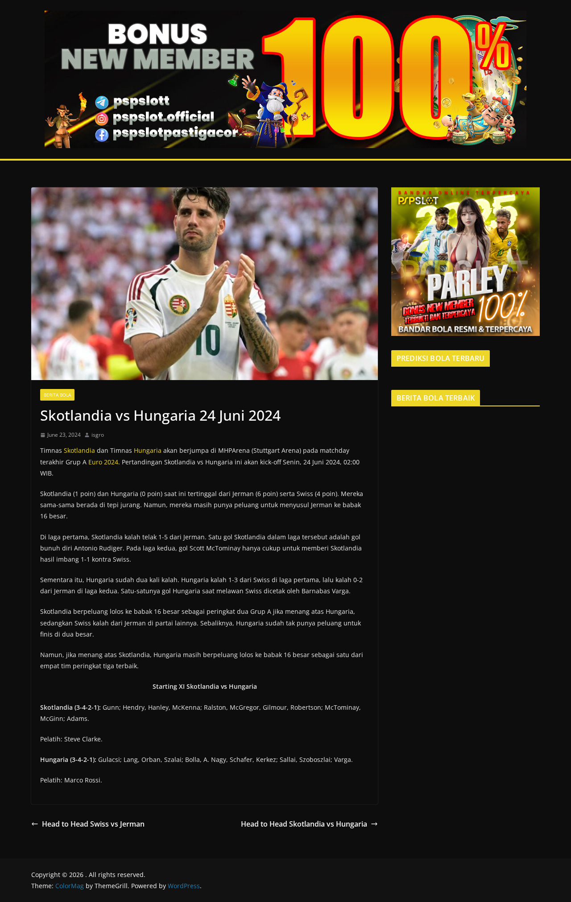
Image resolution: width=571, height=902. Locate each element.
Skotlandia (79, 450)
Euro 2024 (103, 462)
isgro (97, 435)
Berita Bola (57, 395)
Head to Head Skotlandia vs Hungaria (304, 824)
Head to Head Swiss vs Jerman (93, 824)
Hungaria (147, 450)
